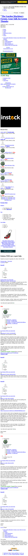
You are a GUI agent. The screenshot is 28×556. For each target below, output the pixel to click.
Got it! (22, 1)
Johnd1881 (8, 188)
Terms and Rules (15, 553)
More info (12, 2)
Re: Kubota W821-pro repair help (8, 330)
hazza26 (2, 265)
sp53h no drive (8, 152)
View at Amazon (8, 251)
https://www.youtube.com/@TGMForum (9, 352)
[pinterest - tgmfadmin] (6, 324)
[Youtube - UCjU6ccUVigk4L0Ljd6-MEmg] (16, 322)
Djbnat (8, 146)
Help (10, 553)
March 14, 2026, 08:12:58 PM (7, 398)
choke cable (3, 132)
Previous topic (4, 261)
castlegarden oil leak (9, 138)
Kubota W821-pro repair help (7, 279)
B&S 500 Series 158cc (10, 165)
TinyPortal (5, 553)
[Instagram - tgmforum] (11, 319)
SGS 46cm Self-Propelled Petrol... (6, 180)
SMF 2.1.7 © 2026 (7, 554)
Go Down (3, 262)
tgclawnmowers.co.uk (8, 48)
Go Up (2, 527)
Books (4, 79)
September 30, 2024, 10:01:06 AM (8, 280)
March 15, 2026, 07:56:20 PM (7, 509)
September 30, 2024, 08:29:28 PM (8, 374)
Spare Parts (5, 80)
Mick (14, 152)
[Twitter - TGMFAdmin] (11, 321)
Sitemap (22, 554)
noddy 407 (3, 139)
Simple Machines (16, 554)
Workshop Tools (6, 78)
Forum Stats (4, 202)
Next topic (10, 261)
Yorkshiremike (10, 132)
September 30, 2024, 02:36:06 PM (8, 333)
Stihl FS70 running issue (10, 194)
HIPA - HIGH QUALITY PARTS (8, 84)
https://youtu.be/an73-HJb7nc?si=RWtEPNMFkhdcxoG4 (13, 410)
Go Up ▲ (21, 553)
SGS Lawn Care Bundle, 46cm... (6, 173)
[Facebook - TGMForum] (11, 323)
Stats (1, 212)
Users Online (3, 222)
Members (2, 205)
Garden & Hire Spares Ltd (8, 86)
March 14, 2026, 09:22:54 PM (7, 463)
